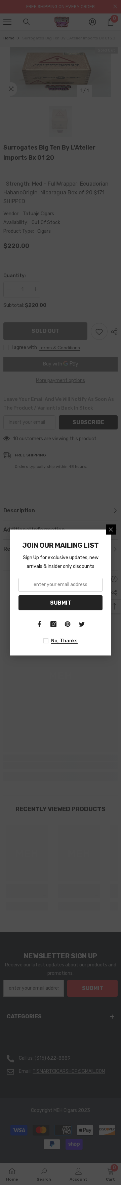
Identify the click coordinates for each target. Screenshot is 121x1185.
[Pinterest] (68, 624)
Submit (60, 603)
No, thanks (64, 641)
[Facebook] (39, 624)
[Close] (111, 529)
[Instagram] (53, 624)
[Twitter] (82, 624)
